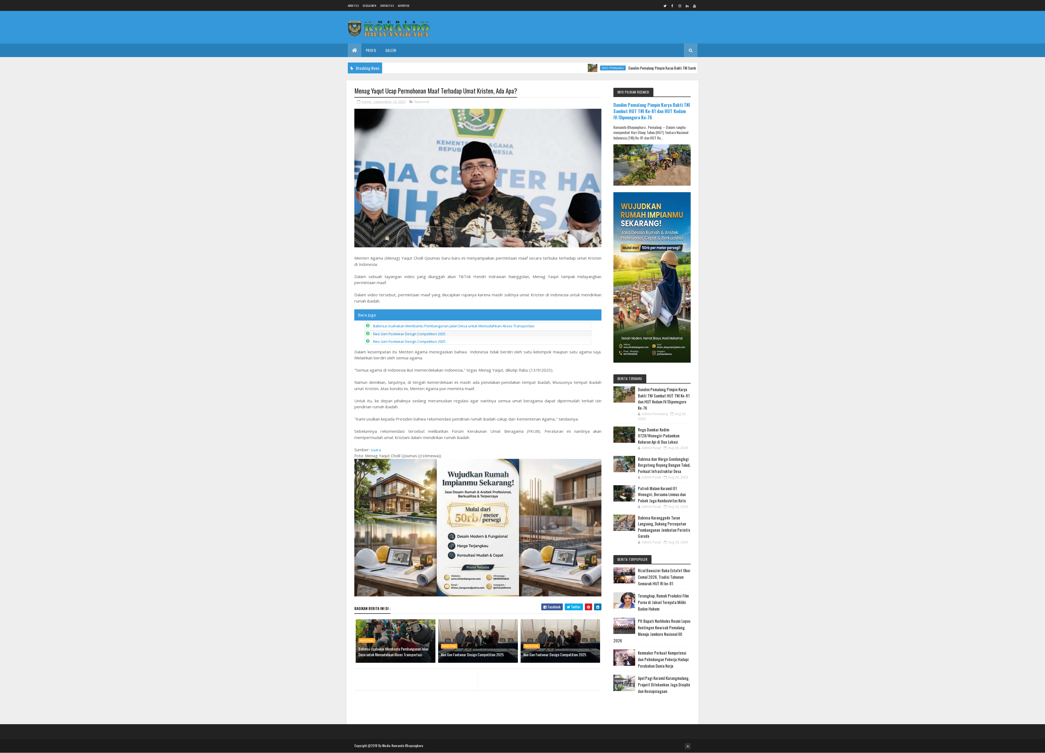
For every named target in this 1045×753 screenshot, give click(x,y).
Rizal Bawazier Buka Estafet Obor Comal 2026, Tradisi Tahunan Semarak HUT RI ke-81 (664, 576)
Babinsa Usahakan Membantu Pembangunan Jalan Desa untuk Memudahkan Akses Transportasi (453, 325)
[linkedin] (687, 6)
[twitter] (665, 6)
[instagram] (680, 6)
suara (376, 449)
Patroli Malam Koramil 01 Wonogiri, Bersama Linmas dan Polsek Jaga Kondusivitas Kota (662, 494)
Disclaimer (369, 6)
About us (353, 6)
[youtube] (694, 6)
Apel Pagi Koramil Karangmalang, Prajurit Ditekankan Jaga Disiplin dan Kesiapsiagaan (664, 684)
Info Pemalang (579, 68)
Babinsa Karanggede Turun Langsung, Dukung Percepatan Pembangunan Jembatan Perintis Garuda (664, 527)
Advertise (404, 6)
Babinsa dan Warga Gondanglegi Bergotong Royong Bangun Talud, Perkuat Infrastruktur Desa (664, 465)
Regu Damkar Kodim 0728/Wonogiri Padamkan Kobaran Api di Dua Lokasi (659, 436)
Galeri (390, 50)
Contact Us (387, 6)
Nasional (421, 101)
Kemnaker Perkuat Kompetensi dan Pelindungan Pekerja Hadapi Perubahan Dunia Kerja (663, 659)
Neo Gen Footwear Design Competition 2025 (409, 333)
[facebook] (672, 6)
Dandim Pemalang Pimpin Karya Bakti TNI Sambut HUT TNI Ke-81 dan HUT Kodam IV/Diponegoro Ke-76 (668, 68)
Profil (371, 50)
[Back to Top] (688, 746)
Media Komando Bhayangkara (402, 745)
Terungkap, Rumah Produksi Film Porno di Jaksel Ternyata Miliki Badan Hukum (663, 602)
